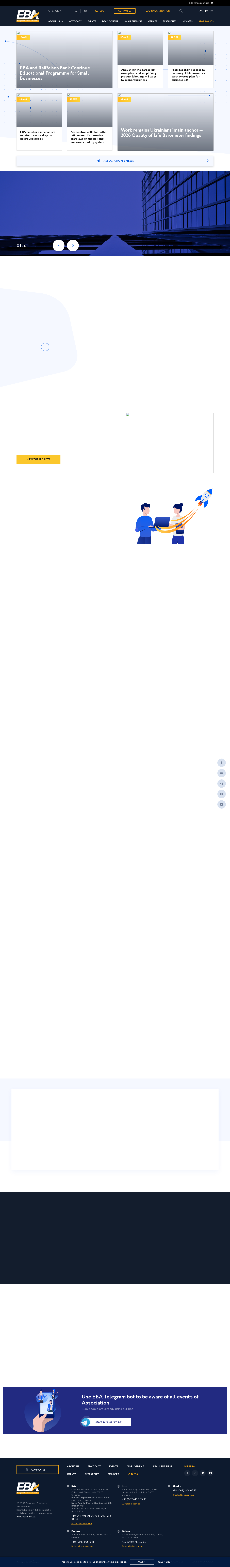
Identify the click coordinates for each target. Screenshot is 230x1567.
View (110, 221)
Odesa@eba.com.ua (132, 1546)
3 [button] (117, 1059)
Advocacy (75, 21)
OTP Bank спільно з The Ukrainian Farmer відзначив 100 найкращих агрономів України (181, 686)
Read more (164, 1562)
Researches (169, 21)
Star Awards (206, 21)
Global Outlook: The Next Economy (48, 214)
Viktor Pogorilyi (178, 911)
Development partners (146, 1315)
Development (110, 21)
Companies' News (119, 738)
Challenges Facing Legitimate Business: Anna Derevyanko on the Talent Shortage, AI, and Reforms (87, 924)
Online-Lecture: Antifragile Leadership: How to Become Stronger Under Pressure (111, 374)
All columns (115, 946)
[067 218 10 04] (75, 11)
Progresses (47, 983)
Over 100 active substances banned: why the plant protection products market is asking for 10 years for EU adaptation (190, 924)
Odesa (155, 1139)
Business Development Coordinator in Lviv (186, 814)
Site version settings (199, 3)
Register (45, 231)
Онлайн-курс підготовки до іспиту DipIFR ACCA (180, 654)
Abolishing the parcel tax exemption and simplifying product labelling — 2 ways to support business (138, 75)
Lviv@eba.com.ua (131, 1504)
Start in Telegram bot (109, 1422)
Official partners (80, 1315)
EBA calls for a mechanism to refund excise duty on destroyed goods (37, 135)
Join (37, 529)
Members (187, 21)
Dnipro (196, 1139)
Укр (211, 11)
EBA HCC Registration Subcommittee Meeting (111, 331)
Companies (124, 11)
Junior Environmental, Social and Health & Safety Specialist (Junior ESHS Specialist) (38, 811)
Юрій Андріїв (127, 911)
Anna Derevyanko (78, 911)
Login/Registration (158, 11)
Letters (69, 983)
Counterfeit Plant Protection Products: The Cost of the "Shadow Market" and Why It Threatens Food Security (36, 924)
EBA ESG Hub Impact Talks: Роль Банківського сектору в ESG (38, 1254)
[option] (50, 223)
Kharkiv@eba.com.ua (183, 1495)
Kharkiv (74, 1139)
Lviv (115, 1139)
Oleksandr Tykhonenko (32, 911)
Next (73, 245)
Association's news (119, 161)
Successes (23, 983)
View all (204, 272)
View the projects (38, 459)
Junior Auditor (79, 805)
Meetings (90, 983)
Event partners (112, 1315)
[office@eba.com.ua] (85, 11)
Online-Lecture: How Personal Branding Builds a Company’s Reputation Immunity (111, 316)
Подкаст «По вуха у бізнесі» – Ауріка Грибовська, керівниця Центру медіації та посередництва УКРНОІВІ (138, 1257)
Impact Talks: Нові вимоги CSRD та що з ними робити (88, 1254)
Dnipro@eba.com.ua (82, 1546)
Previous (58, 245)
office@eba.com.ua (81, 1523)
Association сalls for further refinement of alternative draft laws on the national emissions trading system (89, 137)
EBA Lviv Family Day (112, 213)
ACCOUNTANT (132, 808)
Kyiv (34, 1139)
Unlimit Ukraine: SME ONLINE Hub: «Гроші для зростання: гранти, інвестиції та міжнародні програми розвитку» (112, 300)
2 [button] (111, 1059)
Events (92, 21)
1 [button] (105, 1059)
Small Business (133, 21)
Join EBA (99, 11)
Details (49, 1042)
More (115, 389)
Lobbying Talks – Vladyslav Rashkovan (167, 214)
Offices (152, 21)
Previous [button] (199, 374)
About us (54, 21)
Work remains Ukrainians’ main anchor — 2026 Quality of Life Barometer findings (162, 133)
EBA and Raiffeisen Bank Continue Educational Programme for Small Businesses (55, 73)
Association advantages (83, 528)
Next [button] (209, 374)
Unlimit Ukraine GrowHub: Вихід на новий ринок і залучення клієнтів (190, 1255)
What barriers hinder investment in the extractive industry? (139, 921)
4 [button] (123, 1059)
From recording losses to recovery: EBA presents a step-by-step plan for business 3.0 (188, 75)
